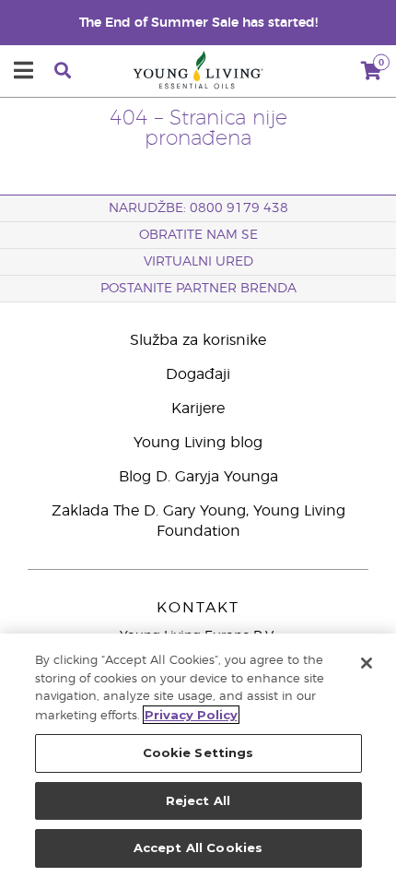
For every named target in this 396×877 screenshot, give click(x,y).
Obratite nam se (198, 235)
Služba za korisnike (198, 340)
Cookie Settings (198, 752)
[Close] (366, 663)
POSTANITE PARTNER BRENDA (198, 288)
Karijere (198, 408)
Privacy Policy (191, 714)
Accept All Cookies (198, 847)
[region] (198, 755)
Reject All (198, 800)
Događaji (198, 374)
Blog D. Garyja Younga (198, 476)
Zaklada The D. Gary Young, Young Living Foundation (198, 521)
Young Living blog (198, 442)
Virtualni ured (198, 261)
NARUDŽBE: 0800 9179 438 (198, 208)
